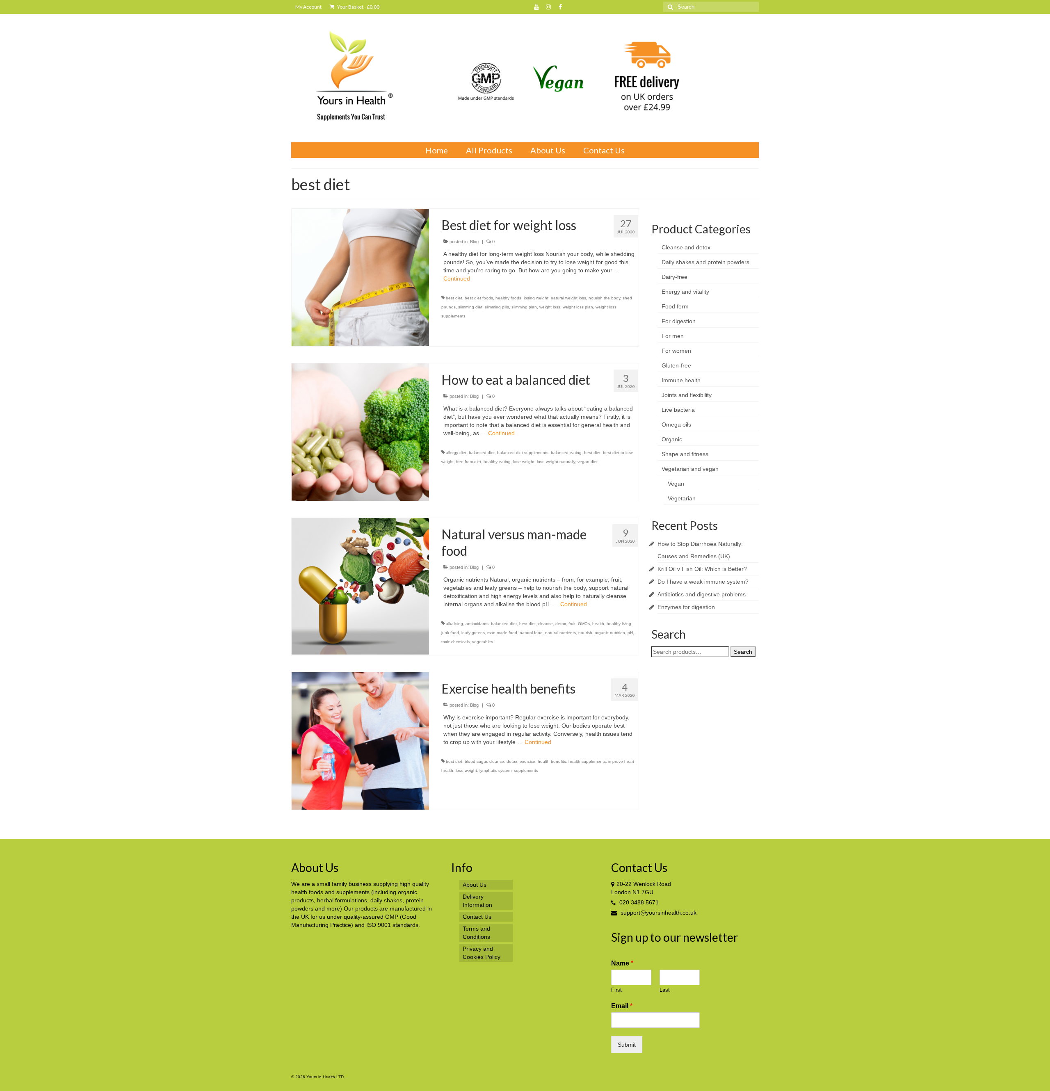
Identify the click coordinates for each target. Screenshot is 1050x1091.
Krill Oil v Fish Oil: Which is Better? (702, 569)
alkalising (454, 623)
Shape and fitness (685, 454)
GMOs (584, 623)
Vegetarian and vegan (690, 469)
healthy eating (497, 461)
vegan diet (588, 461)
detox (560, 623)
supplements (526, 770)
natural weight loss (568, 298)
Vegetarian (682, 498)
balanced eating (566, 452)
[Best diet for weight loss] (360, 277)
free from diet (468, 461)
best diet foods (479, 298)
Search (743, 651)
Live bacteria (678, 409)
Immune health (681, 380)
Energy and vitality (685, 291)
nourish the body (604, 298)
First (616, 990)
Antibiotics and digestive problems (701, 594)
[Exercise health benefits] (360, 740)
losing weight (536, 298)
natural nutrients (560, 632)
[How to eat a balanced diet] (360, 431)
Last (665, 990)
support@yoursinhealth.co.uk (657, 912)
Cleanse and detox (686, 247)
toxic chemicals (455, 641)
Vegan (676, 483)
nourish (585, 632)
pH (630, 632)
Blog (474, 241)
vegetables (482, 641)
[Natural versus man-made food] (360, 586)
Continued (456, 278)
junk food (450, 632)
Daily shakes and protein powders (705, 262)
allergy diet (456, 452)
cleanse (545, 623)
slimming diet (470, 307)
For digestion (679, 321)
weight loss (549, 307)
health (598, 623)
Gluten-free (676, 365)
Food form (675, 306)
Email (621, 1005)
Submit (627, 1044)
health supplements (587, 761)
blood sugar (476, 761)
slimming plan (524, 307)
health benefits (552, 761)
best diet (454, 298)
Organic (672, 439)
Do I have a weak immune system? (703, 581)
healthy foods (508, 298)
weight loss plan (578, 307)
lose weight (523, 461)
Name (622, 963)
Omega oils (676, 424)
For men (673, 336)
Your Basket (357, 7)
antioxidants (477, 623)
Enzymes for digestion (686, 607)
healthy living (619, 623)
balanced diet (482, 452)
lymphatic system (495, 770)
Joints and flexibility (687, 395)
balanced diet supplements (522, 452)
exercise (527, 761)
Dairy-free (674, 277)
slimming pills (497, 307)
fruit (571, 623)
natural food (531, 632)
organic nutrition (610, 632)
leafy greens (473, 632)
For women (676, 350)
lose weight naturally (556, 461)
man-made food (502, 632)
